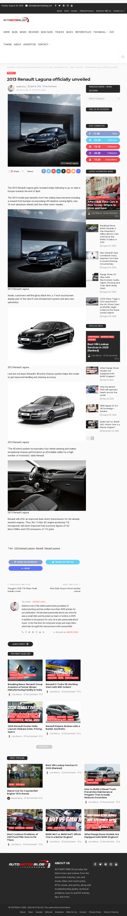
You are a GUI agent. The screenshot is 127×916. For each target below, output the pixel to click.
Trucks (59, 32)
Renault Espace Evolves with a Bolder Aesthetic (63, 727)
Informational (107, 337)
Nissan (20, 678)
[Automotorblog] (16, 19)
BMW (50, 828)
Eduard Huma (16, 798)
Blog (15, 32)
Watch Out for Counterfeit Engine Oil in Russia (22, 792)
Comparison (93, 337)
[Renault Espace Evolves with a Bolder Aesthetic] (63, 712)
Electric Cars (63, 675)
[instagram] (103, 153)
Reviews (33, 32)
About (59, 11)
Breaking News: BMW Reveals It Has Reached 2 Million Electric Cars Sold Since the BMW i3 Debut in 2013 (109, 233)
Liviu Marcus (17, 694)
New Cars (47, 32)
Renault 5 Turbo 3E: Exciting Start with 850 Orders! (61, 685)
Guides (91, 197)
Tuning (7, 44)
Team (66, 11)
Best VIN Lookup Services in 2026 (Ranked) (98, 347)
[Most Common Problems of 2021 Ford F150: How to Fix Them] (25, 820)
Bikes (69, 32)
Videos (18, 720)
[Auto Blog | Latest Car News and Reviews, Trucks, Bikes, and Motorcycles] (30, 863)
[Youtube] (103, 159)
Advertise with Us (103, 11)
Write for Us (71, 912)
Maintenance (92, 783)
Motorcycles (83, 32)
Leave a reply (19, 644)
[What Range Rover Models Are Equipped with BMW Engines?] (92, 371)
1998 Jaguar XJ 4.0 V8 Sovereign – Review (109, 408)
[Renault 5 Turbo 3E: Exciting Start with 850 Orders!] (63, 670)
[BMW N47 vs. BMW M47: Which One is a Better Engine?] (63, 820)
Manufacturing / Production (22, 675)
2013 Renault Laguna (24, 548)
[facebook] (103, 133)
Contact (43, 44)
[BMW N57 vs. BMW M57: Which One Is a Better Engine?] (92, 424)
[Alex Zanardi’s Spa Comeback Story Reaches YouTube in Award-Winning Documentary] (92, 255)
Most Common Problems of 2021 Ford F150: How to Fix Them (22, 837)
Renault (11, 73)
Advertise (29, 44)
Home (6, 32)
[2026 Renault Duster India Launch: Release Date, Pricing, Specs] (25, 712)
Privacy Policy (95, 912)
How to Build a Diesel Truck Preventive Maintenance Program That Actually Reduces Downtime (100, 793)
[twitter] (103, 140)
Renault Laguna (52, 548)
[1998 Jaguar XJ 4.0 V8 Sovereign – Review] (92, 408)
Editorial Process (87, 11)
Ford (11, 828)
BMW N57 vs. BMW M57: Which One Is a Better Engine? (110, 424)
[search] (123, 57)
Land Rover (91, 822)
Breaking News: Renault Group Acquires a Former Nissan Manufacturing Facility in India (25, 687)
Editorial (48, 912)
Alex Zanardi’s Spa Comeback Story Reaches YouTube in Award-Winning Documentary (109, 258)
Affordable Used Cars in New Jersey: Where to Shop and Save (103, 205)
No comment (51, 86)
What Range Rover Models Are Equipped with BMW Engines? (101, 835)
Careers (74, 11)
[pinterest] (103, 146)
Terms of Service (111, 912)
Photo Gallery (71, 678)
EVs (111, 32)
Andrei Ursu (21, 86)
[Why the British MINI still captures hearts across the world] (92, 389)
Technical (99, 32)
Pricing (35, 717)
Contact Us (118, 11)
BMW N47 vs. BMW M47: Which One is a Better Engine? (63, 835)
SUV (11, 720)
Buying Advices (102, 197)
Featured (23, 714)
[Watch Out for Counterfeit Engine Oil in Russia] (25, 775)
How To (106, 780)
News (23, 32)
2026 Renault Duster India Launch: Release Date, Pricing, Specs (25, 729)
